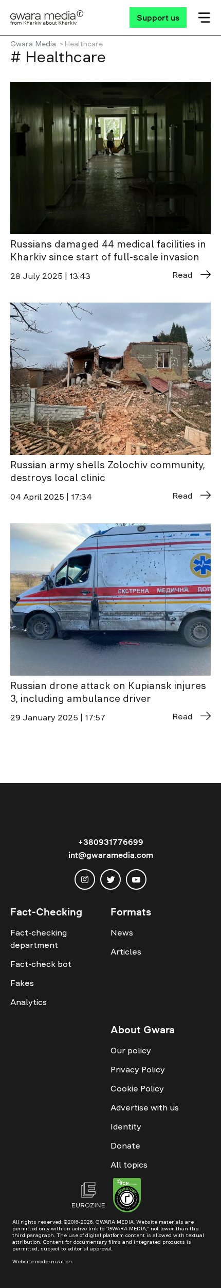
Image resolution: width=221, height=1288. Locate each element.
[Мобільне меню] (204, 17)
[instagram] (85, 879)
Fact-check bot (40, 964)
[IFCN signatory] (127, 1196)
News (121, 932)
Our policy (130, 1050)
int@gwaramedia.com (110, 855)
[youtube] (136, 879)
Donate (125, 1145)
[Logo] (47, 17)
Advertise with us (144, 1107)
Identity (125, 1126)
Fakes (22, 983)
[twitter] (110, 879)
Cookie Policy (137, 1088)
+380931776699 (110, 842)
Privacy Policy (137, 1069)
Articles (125, 951)
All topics (129, 1164)
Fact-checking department (38, 938)
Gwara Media (33, 43)
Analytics (28, 1002)
